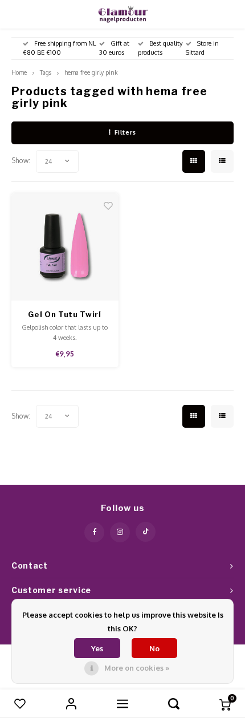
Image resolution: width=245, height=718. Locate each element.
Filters (125, 132)
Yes (97, 648)
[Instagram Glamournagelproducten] (120, 532)
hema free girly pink (91, 72)
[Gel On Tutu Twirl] (65, 247)
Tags (45, 72)
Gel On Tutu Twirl (64, 314)
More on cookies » (136, 667)
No (154, 648)
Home (19, 72)
